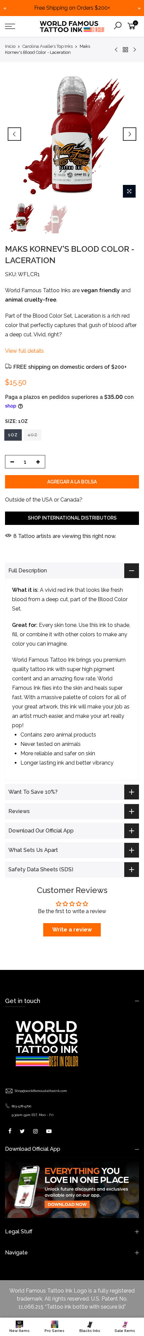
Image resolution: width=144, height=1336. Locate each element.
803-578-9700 (21, 1106)
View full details (24, 351)
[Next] (129, 134)
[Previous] (14, 134)
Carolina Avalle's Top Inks (47, 46)
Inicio (10, 46)
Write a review (72, 929)
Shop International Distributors (72, 518)
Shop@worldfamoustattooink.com (41, 1091)
